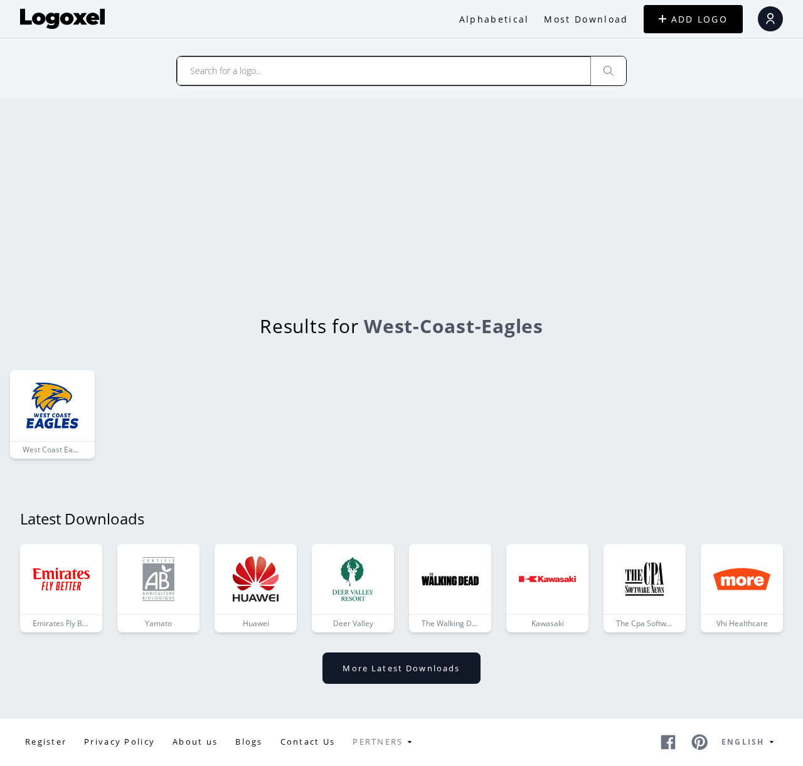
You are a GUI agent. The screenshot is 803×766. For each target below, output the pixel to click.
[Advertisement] (401, 192)
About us (195, 741)
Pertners (378, 741)
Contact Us (308, 741)
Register (45, 741)
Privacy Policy (119, 741)
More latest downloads (401, 668)
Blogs (248, 741)
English (742, 742)
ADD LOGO (699, 19)
